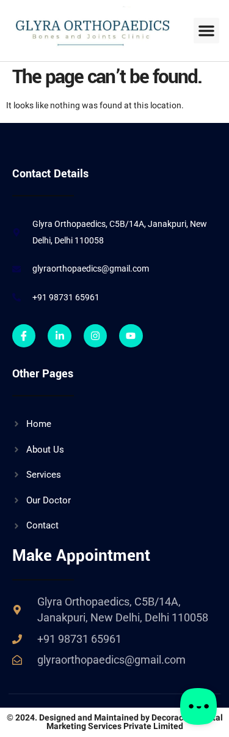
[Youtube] (130, 335)
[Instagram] (95, 335)
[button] (206, 30)
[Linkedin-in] (59, 335)
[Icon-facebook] (23, 335)
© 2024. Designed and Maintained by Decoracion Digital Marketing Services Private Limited (115, 722)
